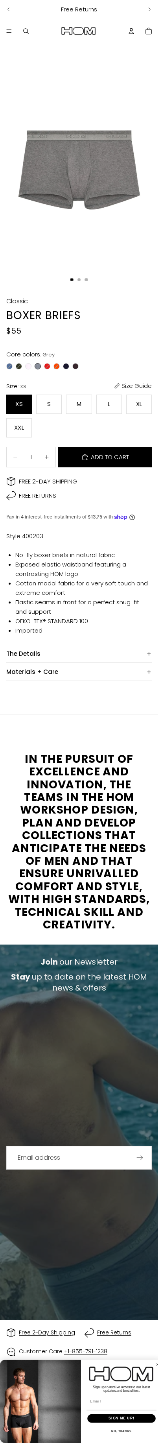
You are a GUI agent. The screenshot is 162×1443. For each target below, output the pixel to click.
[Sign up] (140, 1158)
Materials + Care (32, 672)
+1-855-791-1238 (85, 1351)
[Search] (26, 31)
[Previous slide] (8, 9)
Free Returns (37, 495)
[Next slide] (149, 9)
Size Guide (137, 386)
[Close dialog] (157, 1364)
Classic (17, 301)
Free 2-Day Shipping (48, 481)
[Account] (131, 31)
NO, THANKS (121, 1431)
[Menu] (9, 31)
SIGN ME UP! (121, 1418)
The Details (23, 654)
